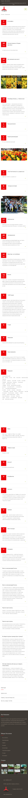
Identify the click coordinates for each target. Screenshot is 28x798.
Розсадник (10, 549)
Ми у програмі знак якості (13, 59)
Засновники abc (11, 235)
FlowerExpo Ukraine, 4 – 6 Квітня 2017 (16, 98)
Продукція (10, 370)
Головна (2, 14)
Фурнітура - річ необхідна (14, 254)
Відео (9, 428)
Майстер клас (11, 219)
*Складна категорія (12, 185)
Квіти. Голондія (11, 528)
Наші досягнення (12, 123)
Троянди (10, 509)
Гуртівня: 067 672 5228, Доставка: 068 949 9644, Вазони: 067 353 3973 (13, 4)
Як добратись (11, 476)
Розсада (3, 753)
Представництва (11, 351)
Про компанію (5, 737)
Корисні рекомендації (13, 136)
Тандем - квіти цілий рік (5, 1)
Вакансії (10, 462)
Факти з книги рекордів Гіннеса (9, 568)
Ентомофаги (10, 21)
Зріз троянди (4, 747)
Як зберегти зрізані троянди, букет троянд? (12, 636)
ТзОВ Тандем (11, 295)
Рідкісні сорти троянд (7, 607)
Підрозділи (10, 337)
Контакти (10, 489)
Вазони (9, 274)
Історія (9, 324)
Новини (3, 742)
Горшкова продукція (6, 750)
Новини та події (11, 447)
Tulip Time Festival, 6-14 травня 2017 (16, 171)
